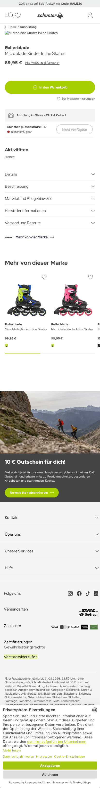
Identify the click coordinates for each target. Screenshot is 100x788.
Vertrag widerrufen (21, 656)
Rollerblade (17, 47)
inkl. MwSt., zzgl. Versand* (42, 63)
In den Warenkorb (53, 87)
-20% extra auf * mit (50, 4)
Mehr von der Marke (32, 237)
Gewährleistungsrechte (24, 647)
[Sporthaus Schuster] (50, 15)
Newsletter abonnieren (29, 492)
